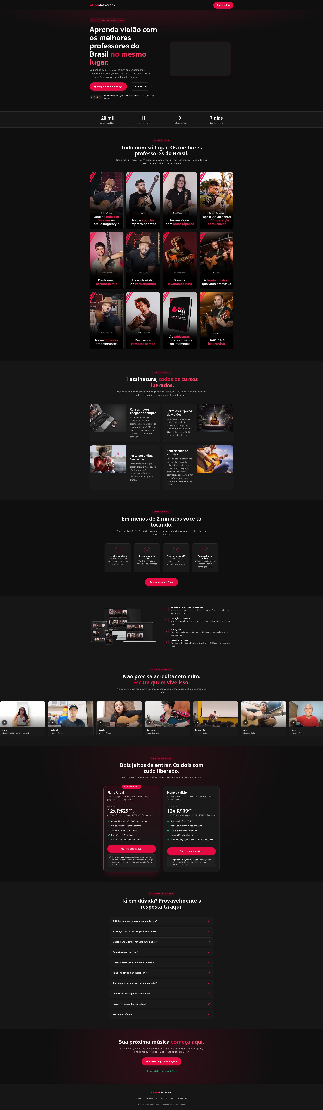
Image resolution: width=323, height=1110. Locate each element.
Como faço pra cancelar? (125, 952)
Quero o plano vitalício (191, 851)
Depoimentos (152, 1098)
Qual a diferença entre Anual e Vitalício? (133, 962)
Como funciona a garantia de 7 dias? (131, 993)
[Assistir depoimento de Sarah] (119, 714)
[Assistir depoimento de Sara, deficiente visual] (22, 714)
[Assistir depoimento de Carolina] (167, 714)
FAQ (172, 1098)
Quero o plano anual (131, 848)
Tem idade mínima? (123, 1014)
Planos (164, 1098)
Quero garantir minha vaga (108, 86)
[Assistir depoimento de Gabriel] (70, 714)
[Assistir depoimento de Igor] (263, 714)
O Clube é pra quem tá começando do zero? (135, 921)
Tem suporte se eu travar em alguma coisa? (135, 983)
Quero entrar (223, 5)
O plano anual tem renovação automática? (135, 941)
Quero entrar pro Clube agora (161, 1061)
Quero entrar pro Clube (161, 581)
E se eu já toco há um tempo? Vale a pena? (134, 931)
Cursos (139, 1098)
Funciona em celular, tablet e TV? (130, 972)
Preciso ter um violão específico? (129, 1004)
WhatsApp (182, 1098)
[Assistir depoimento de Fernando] (215, 714)
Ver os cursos (140, 86)
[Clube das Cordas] (102, 5)
